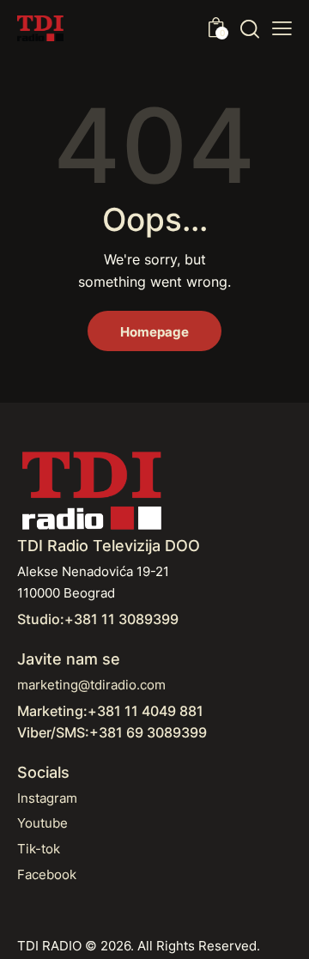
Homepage (154, 332)
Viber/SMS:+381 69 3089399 (112, 732)
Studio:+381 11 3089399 (98, 619)
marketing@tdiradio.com (91, 685)
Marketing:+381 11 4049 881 (110, 711)
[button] (282, 28)
